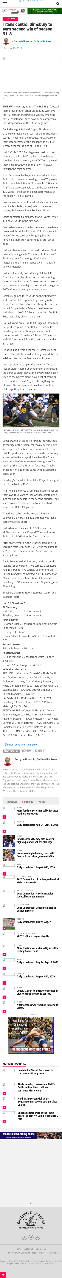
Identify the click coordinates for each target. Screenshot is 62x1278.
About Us (28, 1249)
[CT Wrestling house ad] (31, 1053)
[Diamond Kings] (31, 13)
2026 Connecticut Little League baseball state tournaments (38, 881)
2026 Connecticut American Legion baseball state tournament (35, 895)
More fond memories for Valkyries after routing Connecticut (37, 812)
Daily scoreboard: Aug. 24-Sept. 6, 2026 (37, 824)
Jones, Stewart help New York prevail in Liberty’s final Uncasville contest (37, 992)
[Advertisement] (31, 1171)
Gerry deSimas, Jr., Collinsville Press (32, 41)
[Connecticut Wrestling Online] (31, 1139)
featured (26, 751)
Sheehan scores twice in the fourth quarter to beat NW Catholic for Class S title (38, 1115)
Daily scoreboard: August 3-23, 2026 (36, 867)
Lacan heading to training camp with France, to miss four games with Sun (35, 855)
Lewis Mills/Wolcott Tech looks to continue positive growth (35, 1072)
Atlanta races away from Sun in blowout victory (37, 1006)
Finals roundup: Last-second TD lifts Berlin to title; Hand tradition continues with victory (37, 1087)
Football (39, 751)
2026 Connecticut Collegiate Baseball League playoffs (36, 909)
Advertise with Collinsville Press (21, 1252)
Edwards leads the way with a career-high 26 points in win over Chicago (36, 840)
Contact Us (41, 1249)
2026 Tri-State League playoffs (33, 936)
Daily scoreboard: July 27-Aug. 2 (34, 921)
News (42, 1252)
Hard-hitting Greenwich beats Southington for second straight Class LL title (37, 1101)
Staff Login (52, 1252)
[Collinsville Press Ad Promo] (31, 1203)
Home (19, 1249)
